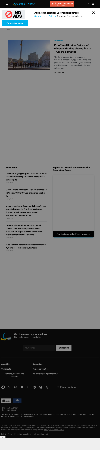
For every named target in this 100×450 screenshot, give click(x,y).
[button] (7, 3)
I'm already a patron (15, 23)
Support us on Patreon (45, 16)
